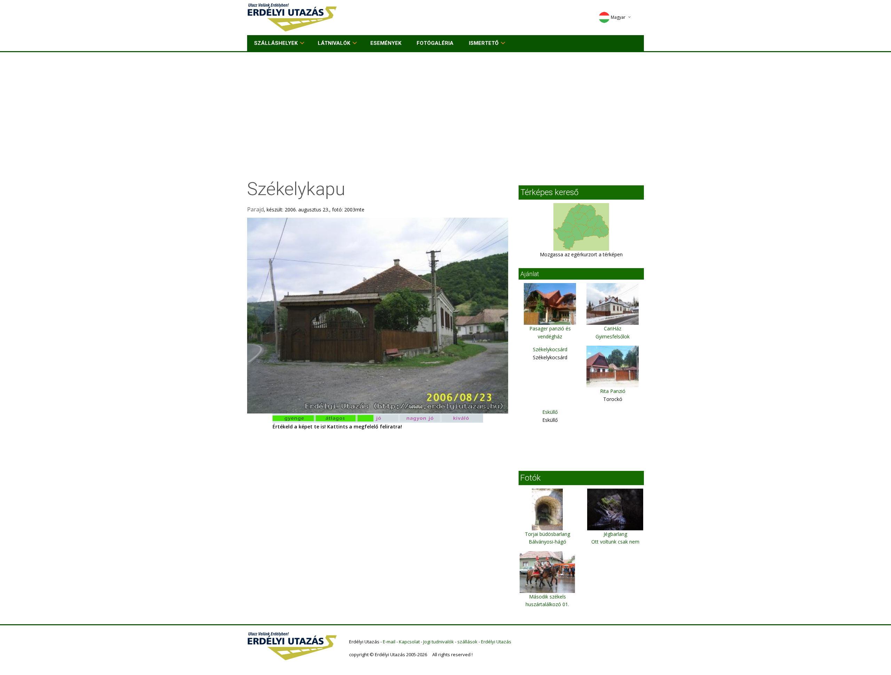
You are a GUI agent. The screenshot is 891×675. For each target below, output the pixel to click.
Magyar (618, 17)
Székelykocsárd (550, 349)
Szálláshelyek (276, 43)
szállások (467, 641)
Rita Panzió (612, 391)
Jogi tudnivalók (438, 641)
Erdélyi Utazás (496, 641)
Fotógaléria (435, 43)
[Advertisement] (445, 104)
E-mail (389, 641)
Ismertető (483, 43)
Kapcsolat (409, 641)
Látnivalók (334, 43)
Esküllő (550, 412)
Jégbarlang (615, 534)
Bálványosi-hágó (547, 541)
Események (385, 43)
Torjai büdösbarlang (547, 534)
